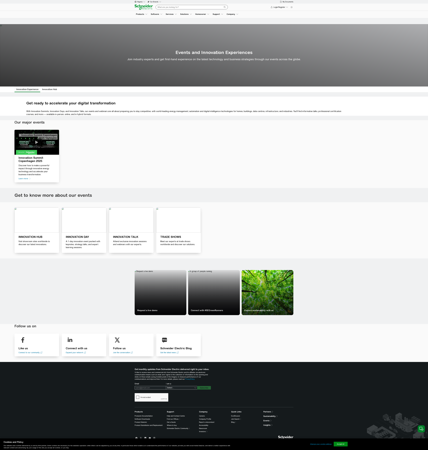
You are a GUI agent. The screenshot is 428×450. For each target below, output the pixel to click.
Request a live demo (147, 363)
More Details (121, 294)
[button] (110, 288)
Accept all (340, 444)
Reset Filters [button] (22, 318)
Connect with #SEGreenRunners (207, 363)
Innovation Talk (25, 312)
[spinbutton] (263, 270)
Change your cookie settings (321, 444)
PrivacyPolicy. (190, 432)
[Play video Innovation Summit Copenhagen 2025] (37, 142)
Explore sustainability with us (259, 363)
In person (23, 300)
